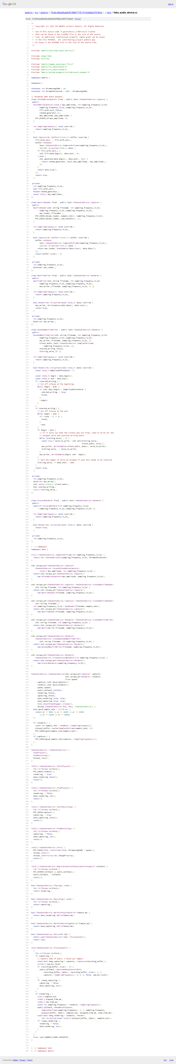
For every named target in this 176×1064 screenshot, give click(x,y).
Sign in (170, 4)
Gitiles (15, 1060)
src (36, 12)
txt (165, 1060)
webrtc (29, 12)
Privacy (23, 1060)
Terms (29, 1060)
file (78, 19)
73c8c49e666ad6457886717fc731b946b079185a (76, 12)
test (109, 12)
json (171, 1060)
